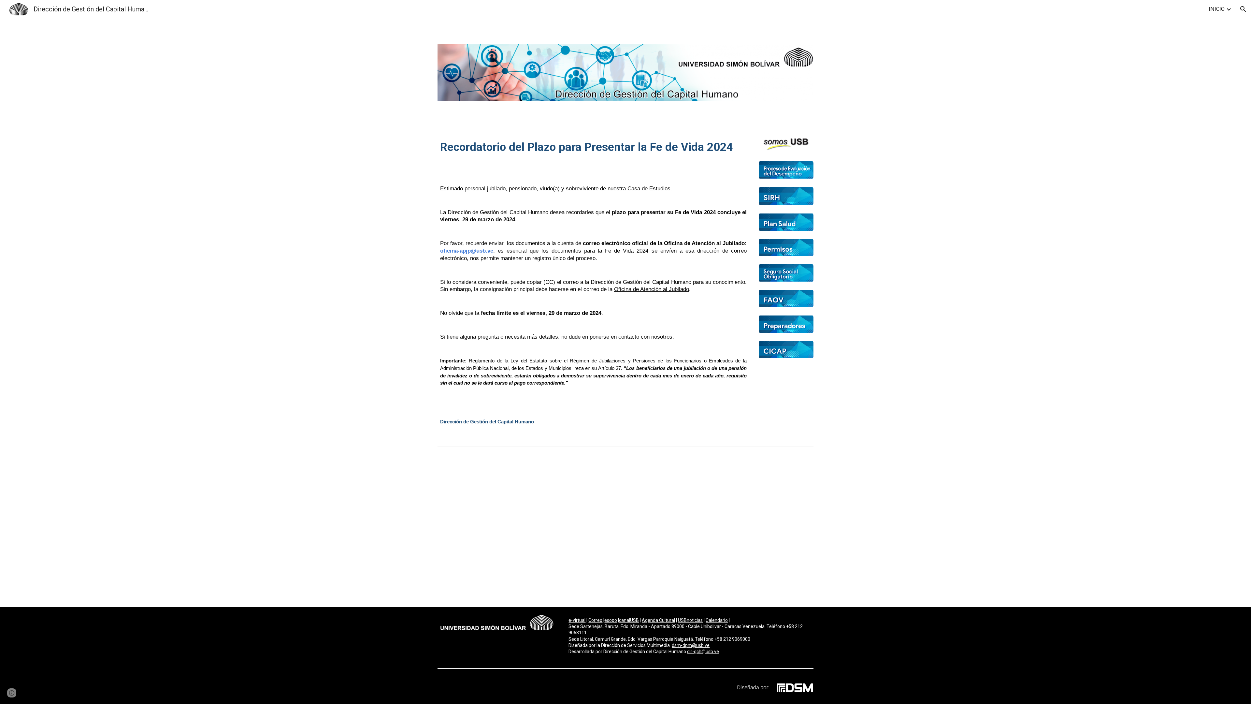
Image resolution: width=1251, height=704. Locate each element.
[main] (593, 155)
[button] (1243, 9)
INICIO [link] (1217, 9)
